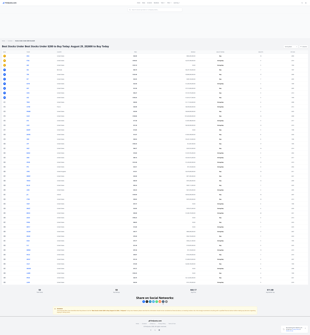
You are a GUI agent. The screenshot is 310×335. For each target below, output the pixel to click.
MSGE (28, 236)
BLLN (28, 185)
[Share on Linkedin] (150, 301)
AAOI (28, 218)
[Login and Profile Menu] (305, 2)
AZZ (28, 97)
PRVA (28, 278)
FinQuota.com (156, 321)
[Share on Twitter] (147, 301)
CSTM (28, 107)
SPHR (28, 162)
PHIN (28, 222)
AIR (28, 65)
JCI (27, 195)
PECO (28, 255)
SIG (28, 70)
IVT (28, 79)
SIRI (28, 139)
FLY (28, 245)
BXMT (28, 130)
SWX (28, 158)
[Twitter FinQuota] (155, 330)
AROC (28, 259)
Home (138, 3)
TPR (28, 74)
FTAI (28, 61)
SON (28, 93)
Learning (176, 3)
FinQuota (61, 310)
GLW (28, 116)
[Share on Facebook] (143, 301)
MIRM (28, 250)
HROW (29, 268)
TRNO (28, 181)
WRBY (28, 176)
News (143, 3)
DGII (28, 241)
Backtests (156, 3)
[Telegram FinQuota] (159, 330)
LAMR (28, 273)
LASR (28, 282)
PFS (28, 167)
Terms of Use (172, 323)
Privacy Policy (162, 323)
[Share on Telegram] (153, 301)
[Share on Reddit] (160, 301)
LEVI (28, 125)
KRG (28, 56)
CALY (28, 264)
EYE (28, 121)
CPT (28, 144)
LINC (28, 190)
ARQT (28, 208)
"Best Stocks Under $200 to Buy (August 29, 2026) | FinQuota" (109, 310)
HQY (28, 148)
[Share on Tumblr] (163, 301)
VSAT (28, 204)
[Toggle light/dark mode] (302, 2)
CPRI (28, 171)
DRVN (28, 134)
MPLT (28, 227)
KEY (28, 88)
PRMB (28, 111)
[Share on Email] (166, 301)
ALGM (28, 231)
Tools (162, 3)
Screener (149, 3)
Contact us (152, 323)
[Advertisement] (155, 26)
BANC (28, 153)
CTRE (28, 199)
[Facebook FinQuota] (150, 330)
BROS (28, 213)
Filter (168, 3)
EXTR (28, 84)
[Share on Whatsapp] (156, 301)
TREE (28, 102)
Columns (304, 46)
